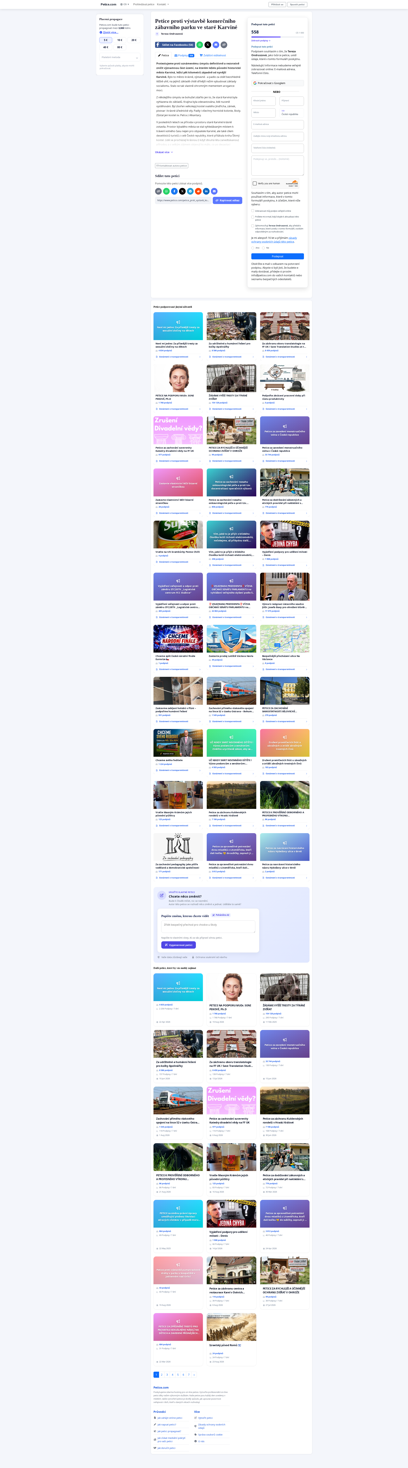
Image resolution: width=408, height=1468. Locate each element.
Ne (267, 247)
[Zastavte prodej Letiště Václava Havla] (231, 647)
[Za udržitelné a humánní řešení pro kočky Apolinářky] (231, 336)
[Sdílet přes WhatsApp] (199, 44)
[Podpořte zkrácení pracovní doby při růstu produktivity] (285, 388)
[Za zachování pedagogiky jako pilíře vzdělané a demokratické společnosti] (178, 857)
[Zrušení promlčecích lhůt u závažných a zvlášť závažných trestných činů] (285, 753)
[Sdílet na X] (207, 44)
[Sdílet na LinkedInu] (206, 191)
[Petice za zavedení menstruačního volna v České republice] (285, 440)
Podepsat (277, 256)
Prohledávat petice (143, 4)
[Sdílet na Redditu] (198, 191)
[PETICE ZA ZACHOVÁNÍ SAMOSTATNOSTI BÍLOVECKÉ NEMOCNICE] (285, 701)
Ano (257, 247)
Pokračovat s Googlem (271, 83)
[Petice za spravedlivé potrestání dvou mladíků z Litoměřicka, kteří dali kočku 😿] (231, 857)
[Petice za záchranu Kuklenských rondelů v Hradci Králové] (231, 805)
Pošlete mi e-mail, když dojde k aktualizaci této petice (277, 218)
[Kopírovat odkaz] (224, 44)
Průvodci (159, 1412)
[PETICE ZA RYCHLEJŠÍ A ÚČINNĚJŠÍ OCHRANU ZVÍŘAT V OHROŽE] (231, 440)
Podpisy (185, 55)
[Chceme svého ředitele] (178, 751)
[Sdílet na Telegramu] (190, 191)
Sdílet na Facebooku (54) (177, 45)
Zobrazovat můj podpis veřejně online (273, 210)
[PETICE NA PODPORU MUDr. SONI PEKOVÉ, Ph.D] (178, 388)
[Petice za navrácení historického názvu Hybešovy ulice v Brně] (285, 857)
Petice (165, 55)
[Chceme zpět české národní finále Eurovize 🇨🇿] (178, 649)
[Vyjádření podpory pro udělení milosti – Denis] (285, 545)
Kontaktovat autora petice (173, 165)
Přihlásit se (277, 4)
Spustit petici (297, 4)
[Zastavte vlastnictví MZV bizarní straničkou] (178, 492)
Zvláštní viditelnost (214, 55)
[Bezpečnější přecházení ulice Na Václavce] (285, 649)
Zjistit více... (110, 32)
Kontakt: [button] (162, 4)
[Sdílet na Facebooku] (174, 191)
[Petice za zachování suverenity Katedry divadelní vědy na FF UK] (178, 440)
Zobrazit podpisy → (260, 40)
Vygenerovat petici (180, 945)
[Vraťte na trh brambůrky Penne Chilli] (178, 543)
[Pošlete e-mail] (216, 44)
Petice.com (108, 4)
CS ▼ (126, 4)
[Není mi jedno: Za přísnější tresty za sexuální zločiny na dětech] (178, 336)
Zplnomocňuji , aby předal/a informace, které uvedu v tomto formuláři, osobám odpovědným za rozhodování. (279, 228)
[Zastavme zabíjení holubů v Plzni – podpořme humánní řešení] (178, 701)
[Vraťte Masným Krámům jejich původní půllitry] (178, 805)
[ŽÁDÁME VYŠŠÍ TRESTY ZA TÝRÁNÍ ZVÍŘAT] (231, 388)
